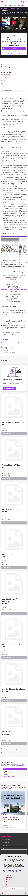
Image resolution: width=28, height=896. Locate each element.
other (3, 85)
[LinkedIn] (10, 842)
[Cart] (18, 2)
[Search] (15, 2)
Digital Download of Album (13, 422)
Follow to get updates (9, 776)
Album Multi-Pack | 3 (10, 554)
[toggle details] (24, 828)
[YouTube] (6, 842)
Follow (14, 48)
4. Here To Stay (14, 282)
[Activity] (21, 1)
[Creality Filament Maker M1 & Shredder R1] (13, 803)
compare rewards (9, 388)
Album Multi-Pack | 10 (11, 644)
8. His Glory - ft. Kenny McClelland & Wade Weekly (14, 289)
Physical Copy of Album (11, 465)
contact (8, 74)
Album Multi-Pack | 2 (10, 510)
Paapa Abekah (6, 10)
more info (3, 74)
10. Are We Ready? (14, 293)
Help (12, 765)
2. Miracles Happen (14, 279)
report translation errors (12, 852)
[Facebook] (1, 842)
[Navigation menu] (26, 1)
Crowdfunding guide (20, 765)
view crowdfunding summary (14, 53)
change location (21, 5)
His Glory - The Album (10, 8)
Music (3, 79)
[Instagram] (8, 842)
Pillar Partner (7, 732)
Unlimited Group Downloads (13, 689)
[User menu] (24, 2)
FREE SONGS (5, 339)
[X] (3, 842)
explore (10, 788)
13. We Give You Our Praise (14, 300)
